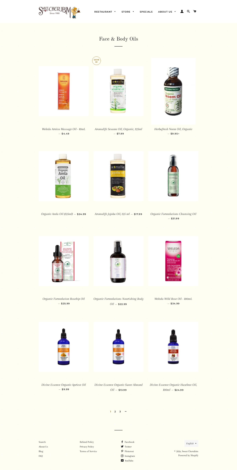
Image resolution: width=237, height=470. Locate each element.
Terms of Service (88, 451)
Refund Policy (87, 442)
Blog (41, 451)
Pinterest (129, 451)
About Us (165, 11)
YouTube (128, 460)
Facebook (129, 442)
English (190, 443)
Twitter (128, 446)
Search (42, 442)
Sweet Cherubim (190, 451)
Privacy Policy (87, 446)
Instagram (129, 456)
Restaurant (103, 11)
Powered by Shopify (188, 455)
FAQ (41, 456)
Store (126, 11)
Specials (146, 11)
